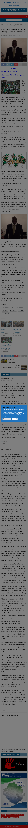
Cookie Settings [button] (6, 418)
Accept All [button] (14, 418)
